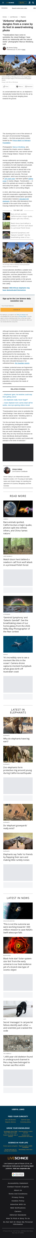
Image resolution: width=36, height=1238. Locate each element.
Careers (18, 1211)
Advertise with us (18, 1204)
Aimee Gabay (13, 48)
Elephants (23, 17)
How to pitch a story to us (18, 1218)
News (23, 49)
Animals (5, 17)
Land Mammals (14, 17)
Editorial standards (18, 1215)
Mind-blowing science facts (25, 1149)
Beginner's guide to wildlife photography (25, 1146)
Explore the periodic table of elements (10, 1135)
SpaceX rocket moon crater (19, 8)
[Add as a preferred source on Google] (18, 1174)
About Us (18, 1190)
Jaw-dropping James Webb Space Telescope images (10, 1132)
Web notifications (18, 1208)
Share (7, 86)
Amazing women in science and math (26, 1132)
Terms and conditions (18, 1194)
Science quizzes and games (10, 1146)
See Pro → (23, 2)
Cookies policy (18, 1201)
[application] (18, 452)
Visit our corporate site (21, 1168)
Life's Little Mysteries (10, 1119)
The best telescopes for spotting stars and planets (10, 1150)
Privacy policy (18, 1197)
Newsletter (30, 86)
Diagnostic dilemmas (10, 1122)
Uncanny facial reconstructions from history (25, 1135)
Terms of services (21, 314)
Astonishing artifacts (25, 1122)
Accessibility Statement (18, 1183)
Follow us (20, 86)
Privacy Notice (22, 316)
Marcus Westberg (19, 147)
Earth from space (25, 1119)
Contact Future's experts (18, 1187)
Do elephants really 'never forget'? (16, 400)
